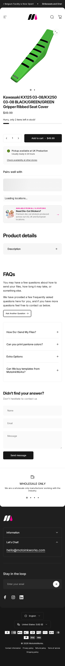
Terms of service (54, 648)
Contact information (13, 648)
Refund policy (40, 648)
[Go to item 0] (30, 90)
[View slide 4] (38, 498)
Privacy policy (28, 648)
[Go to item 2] (34, 90)
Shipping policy (32, 652)
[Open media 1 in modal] (56, 32)
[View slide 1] (27, 498)
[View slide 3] (34, 498)
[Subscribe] (56, 584)
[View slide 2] (30, 498)
